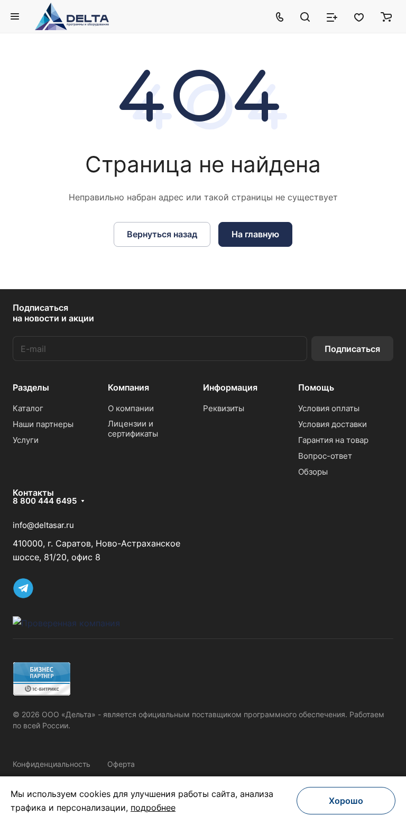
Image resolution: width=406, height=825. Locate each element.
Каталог (28, 408)
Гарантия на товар (333, 440)
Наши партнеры (43, 424)
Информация (230, 387)
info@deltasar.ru (43, 525)
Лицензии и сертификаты (133, 429)
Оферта (121, 763)
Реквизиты (223, 408)
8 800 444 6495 (45, 501)
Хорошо (346, 800)
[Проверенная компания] (66, 623)
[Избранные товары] (359, 16)
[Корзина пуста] (386, 16)
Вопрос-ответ (325, 456)
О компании (131, 408)
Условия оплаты (328, 408)
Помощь (316, 387)
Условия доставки (332, 424)
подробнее (153, 807)
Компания (128, 387)
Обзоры (313, 472)
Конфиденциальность (51, 763)
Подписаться (352, 349)
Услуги (26, 440)
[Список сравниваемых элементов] (332, 16)
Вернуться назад (162, 234)
